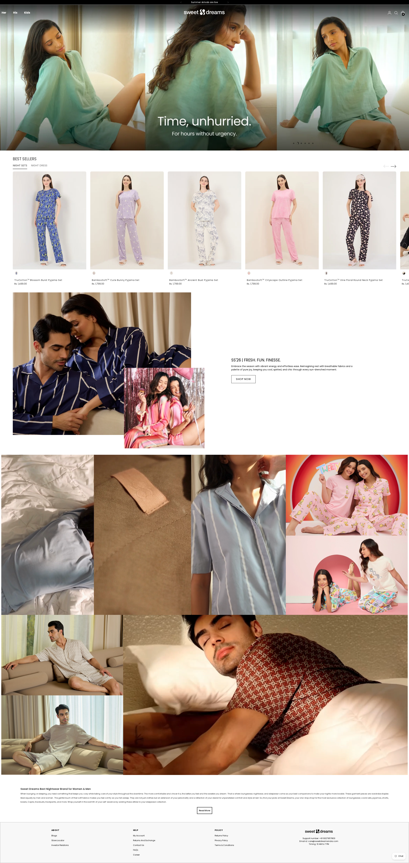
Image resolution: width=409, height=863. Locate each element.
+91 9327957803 (327, 838)
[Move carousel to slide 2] (297, 143)
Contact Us (138, 845)
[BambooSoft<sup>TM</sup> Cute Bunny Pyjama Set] (127, 220)
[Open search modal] (395, 13)
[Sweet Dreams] (204, 12)
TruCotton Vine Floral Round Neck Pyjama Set (353, 280)
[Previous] (181, 2)
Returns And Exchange (144, 840)
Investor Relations (60, 845)
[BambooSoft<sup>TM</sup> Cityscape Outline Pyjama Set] (282, 220)
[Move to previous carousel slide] (386, 166)
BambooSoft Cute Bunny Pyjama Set (115, 280)
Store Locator (57, 840)
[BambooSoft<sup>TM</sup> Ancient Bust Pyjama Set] (204, 220)
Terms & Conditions (224, 845)
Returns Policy (221, 835)
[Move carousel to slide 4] (305, 143)
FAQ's (135, 850)
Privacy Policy (221, 840)
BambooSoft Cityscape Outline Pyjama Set (274, 280)
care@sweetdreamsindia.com (323, 841)
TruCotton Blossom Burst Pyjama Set (38, 280)
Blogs (54, 835)
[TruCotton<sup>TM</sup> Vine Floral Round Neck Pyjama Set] (359, 220)
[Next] (228, 2)
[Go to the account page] (389, 13)
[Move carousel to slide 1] (294, 143)
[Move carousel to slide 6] (313, 143)
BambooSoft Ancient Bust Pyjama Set (193, 280)
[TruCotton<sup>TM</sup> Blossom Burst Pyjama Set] (49, 220)
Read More (204, 810)
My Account (139, 835)
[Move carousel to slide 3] (301, 143)
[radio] (16, 273)
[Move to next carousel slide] (393, 166)
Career (136, 854)
